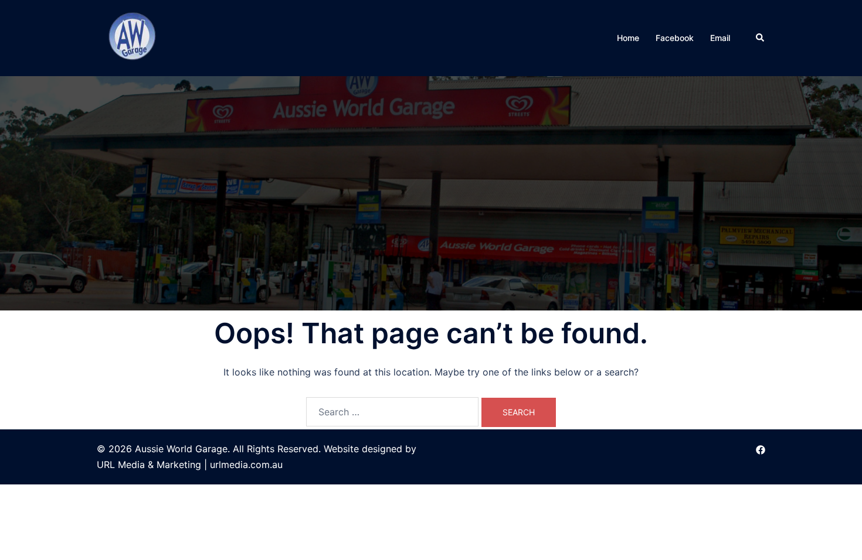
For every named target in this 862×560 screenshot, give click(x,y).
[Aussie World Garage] (133, 37)
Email (720, 38)
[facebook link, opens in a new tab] (760, 449)
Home (628, 38)
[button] (760, 38)
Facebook (675, 38)
